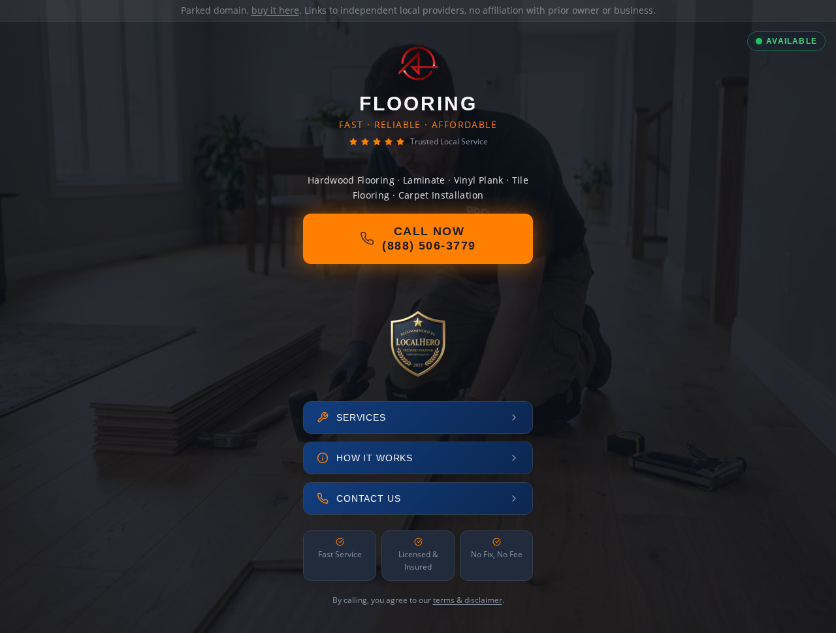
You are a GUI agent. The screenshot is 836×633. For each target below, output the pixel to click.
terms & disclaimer (467, 600)
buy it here (275, 10)
